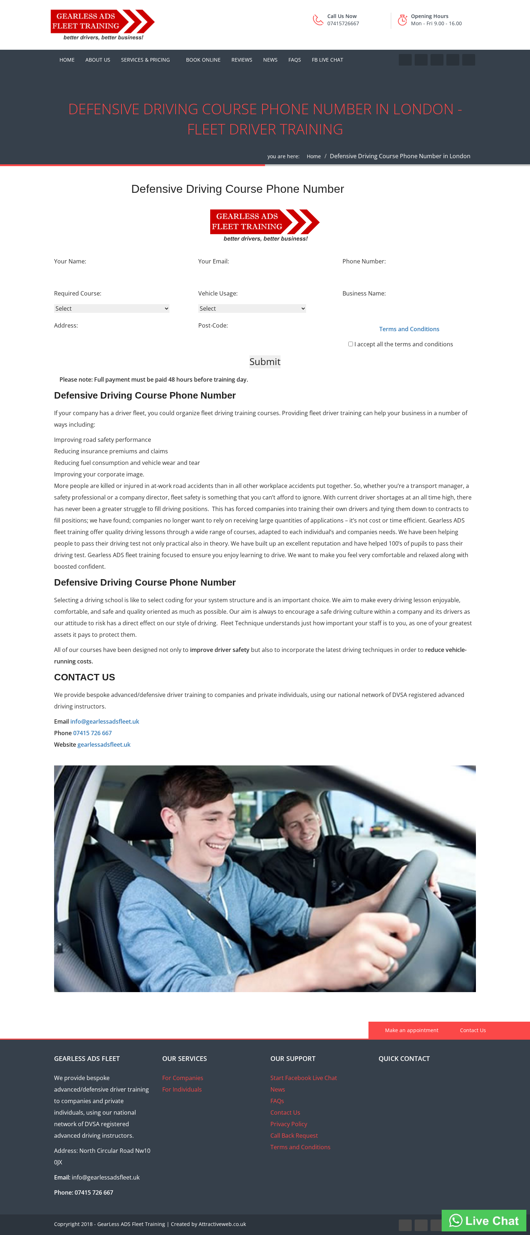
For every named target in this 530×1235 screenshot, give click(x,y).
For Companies (182, 1078)
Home (67, 59)
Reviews (241, 59)
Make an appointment (411, 1030)
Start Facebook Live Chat (303, 1078)
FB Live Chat (327, 59)
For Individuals (182, 1089)
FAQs (294, 59)
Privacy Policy (288, 1124)
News (270, 59)
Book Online (203, 59)
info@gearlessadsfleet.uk (104, 721)
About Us (97, 59)
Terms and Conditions (300, 1147)
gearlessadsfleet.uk (104, 744)
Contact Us (472, 1030)
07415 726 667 (92, 733)
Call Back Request (294, 1136)
